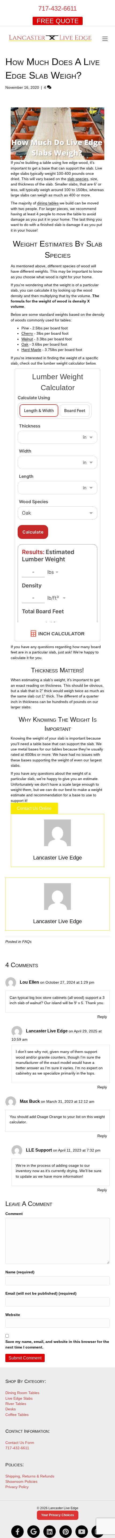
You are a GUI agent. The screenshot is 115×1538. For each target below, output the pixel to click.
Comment (14, 1214)
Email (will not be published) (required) (40, 1293)
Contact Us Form (19, 1442)
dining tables (48, 203)
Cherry (27, 333)
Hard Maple (31, 350)
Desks (10, 1409)
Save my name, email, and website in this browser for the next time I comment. (57, 1344)
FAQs (27, 941)
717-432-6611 (57, 8)
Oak (24, 344)
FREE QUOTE (58, 21)
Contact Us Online (34, 808)
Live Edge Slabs (19, 1398)
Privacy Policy (17, 1487)
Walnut (27, 339)
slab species (77, 179)
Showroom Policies (21, 1481)
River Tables (15, 1404)
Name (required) (19, 1272)
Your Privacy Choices (57, 1515)
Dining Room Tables (22, 1393)
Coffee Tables (17, 1414)
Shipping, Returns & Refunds (29, 1476)
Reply (102, 1017)
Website (12, 1315)
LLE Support (39, 1150)
